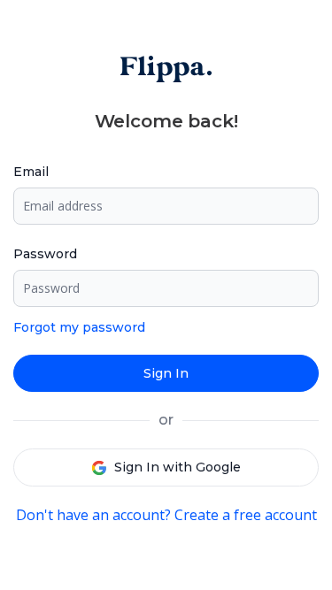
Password (45, 254)
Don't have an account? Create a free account (166, 515)
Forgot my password (79, 327)
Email (31, 172)
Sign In (166, 373)
